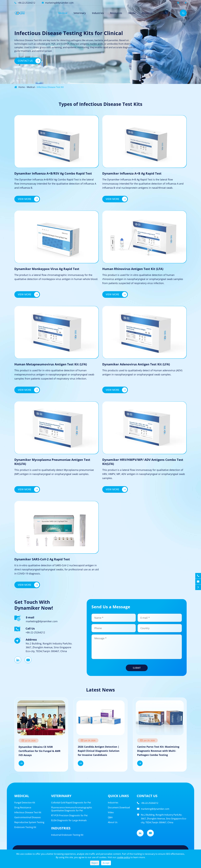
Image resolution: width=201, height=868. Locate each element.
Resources (116, 13)
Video (111, 812)
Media (132, 13)
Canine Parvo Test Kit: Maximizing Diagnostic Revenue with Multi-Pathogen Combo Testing (158, 751)
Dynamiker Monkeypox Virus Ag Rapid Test (46, 269)
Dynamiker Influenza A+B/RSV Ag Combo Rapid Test (53, 173)
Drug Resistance (22, 807)
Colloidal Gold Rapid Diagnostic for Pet (71, 802)
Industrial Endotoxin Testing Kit (67, 834)
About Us (147, 13)
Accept (106, 862)
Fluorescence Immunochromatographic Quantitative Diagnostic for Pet (71, 809)
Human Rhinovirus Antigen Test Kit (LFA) (132, 269)
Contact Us (165, 13)
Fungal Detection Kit (24, 802)
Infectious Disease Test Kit (50, 87)
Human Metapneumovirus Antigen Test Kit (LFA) (50, 364)
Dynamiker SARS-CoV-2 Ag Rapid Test (42, 559)
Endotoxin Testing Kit (25, 827)
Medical (62, 13)
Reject (94, 862)
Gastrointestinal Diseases (27, 817)
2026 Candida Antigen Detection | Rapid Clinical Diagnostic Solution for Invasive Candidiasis (98, 751)
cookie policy (123, 857)
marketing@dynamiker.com (59, 2)
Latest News (100, 690)
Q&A (110, 817)
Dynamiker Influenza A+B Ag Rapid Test (131, 173)
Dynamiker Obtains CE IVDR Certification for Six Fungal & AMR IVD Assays (39, 751)
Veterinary (61, 796)
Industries (98, 13)
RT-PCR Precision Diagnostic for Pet (69, 815)
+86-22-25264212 (26, 2)
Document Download (119, 807)
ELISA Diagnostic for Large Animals (69, 820)
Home (21, 87)
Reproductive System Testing (29, 822)
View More (28, 199)
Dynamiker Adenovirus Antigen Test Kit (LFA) (136, 364)
